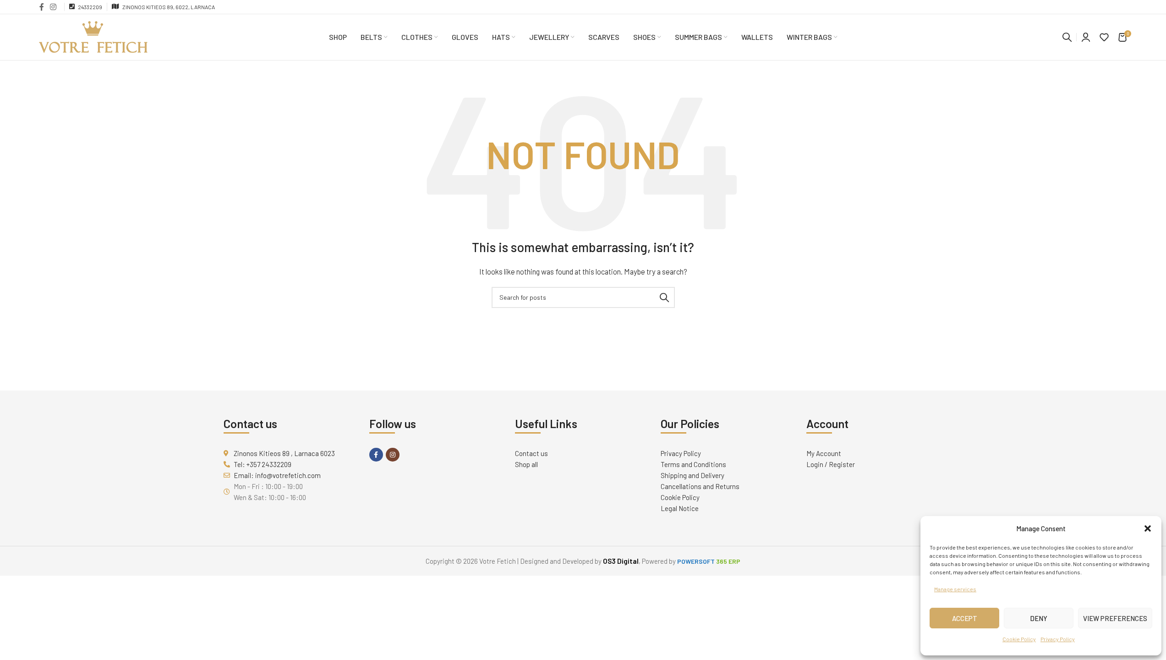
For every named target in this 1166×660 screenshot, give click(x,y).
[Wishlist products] (1104, 37)
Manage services (955, 589)
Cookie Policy (1019, 639)
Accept (964, 618)
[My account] (1086, 37)
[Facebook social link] (41, 7)
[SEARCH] (664, 297)
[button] (1147, 528)
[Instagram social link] (53, 7)
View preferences (1115, 618)
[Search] (1067, 37)
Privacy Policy (1057, 639)
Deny (1038, 618)
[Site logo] (93, 36)
